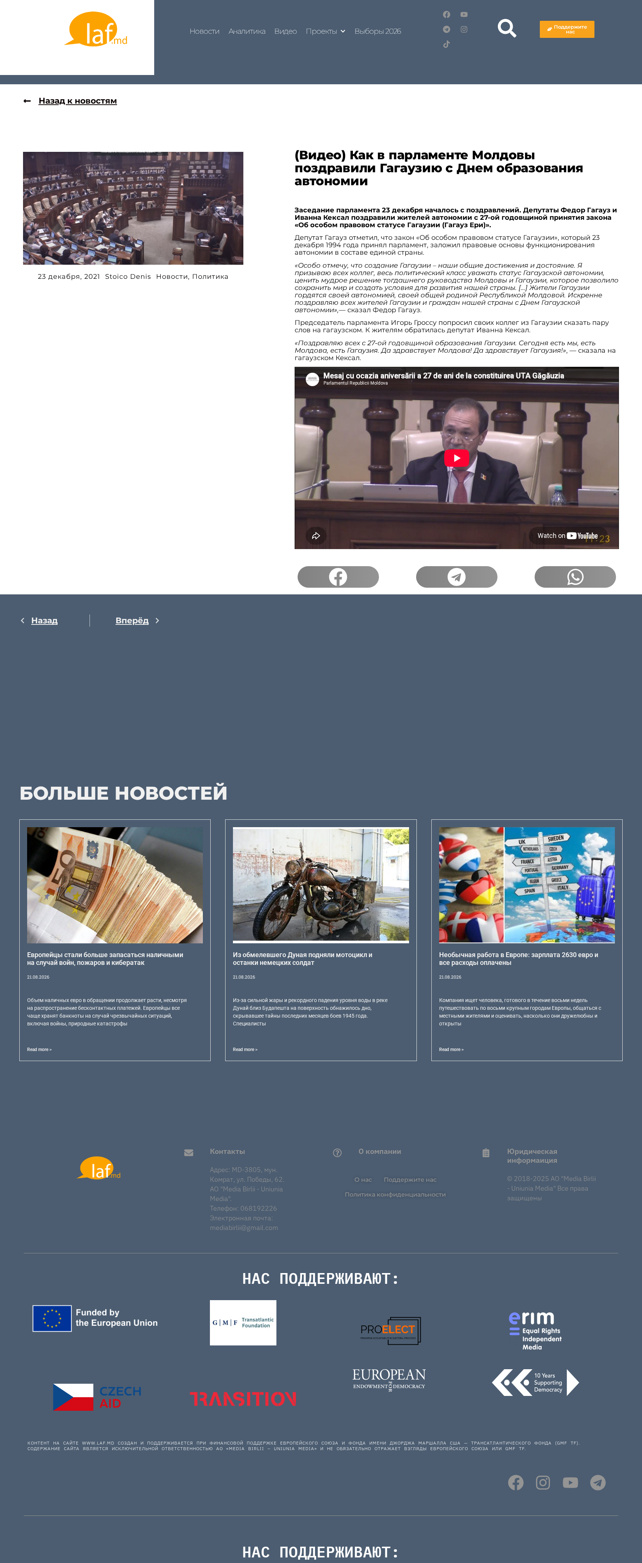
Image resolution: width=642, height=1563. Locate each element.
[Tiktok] (446, 44)
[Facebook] (446, 14)
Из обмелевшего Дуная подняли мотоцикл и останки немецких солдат (302, 959)
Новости (204, 31)
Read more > (39, 1049)
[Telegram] (446, 29)
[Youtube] (464, 14)
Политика (210, 277)
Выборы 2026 (377, 31)
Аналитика (246, 31)
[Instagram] (464, 29)
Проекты (321, 31)
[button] (338, 577)
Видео (285, 31)
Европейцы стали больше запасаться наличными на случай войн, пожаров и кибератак (105, 959)
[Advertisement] (89, 711)
